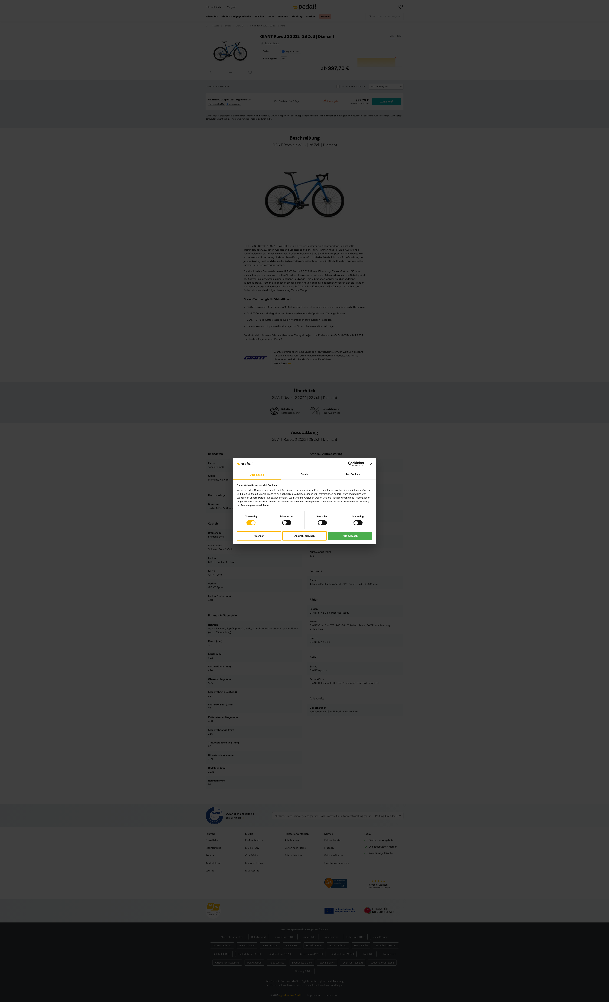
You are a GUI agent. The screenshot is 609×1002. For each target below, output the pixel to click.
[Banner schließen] (371, 464)
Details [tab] (304, 474)
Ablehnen (259, 536)
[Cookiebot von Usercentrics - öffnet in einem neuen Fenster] (350, 463)
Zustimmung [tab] (257, 474)
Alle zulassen (350, 536)
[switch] (286, 522)
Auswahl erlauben (304, 536)
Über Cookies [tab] (352, 474)
